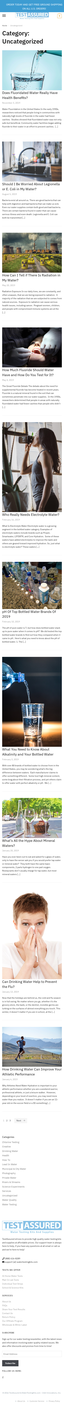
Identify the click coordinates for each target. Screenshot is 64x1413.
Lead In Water (9, 1164)
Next (18, 1120)
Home (4, 25)
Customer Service (37, 1401)
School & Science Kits (12, 1287)
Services (6, 1191)
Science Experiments (13, 1186)
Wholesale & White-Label (14, 1324)
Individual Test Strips (12, 1283)
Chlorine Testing (10, 1142)
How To (6, 1159)
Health (5, 1155)
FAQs (4, 1305)
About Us (6, 1301)
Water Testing (9, 1204)
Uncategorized (9, 1195)
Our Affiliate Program (12, 1321)
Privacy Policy (54, 1401)
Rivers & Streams (11, 1182)
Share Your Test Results (13, 1309)
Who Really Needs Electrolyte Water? (30, 514)
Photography (9, 1173)
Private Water (9, 1177)
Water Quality (9, 1199)
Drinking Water (10, 1151)
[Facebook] (3, 1377)
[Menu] (4, 16)
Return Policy (8, 1317)
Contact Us (7, 1313)
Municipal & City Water (14, 1168)
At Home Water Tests (12, 1276)
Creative (6, 1146)
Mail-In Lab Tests (10, 1279)
